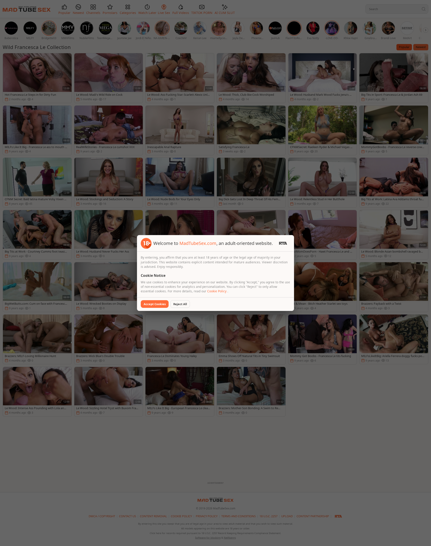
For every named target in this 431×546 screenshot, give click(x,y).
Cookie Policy (217, 291)
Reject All (180, 304)
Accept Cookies (155, 304)
